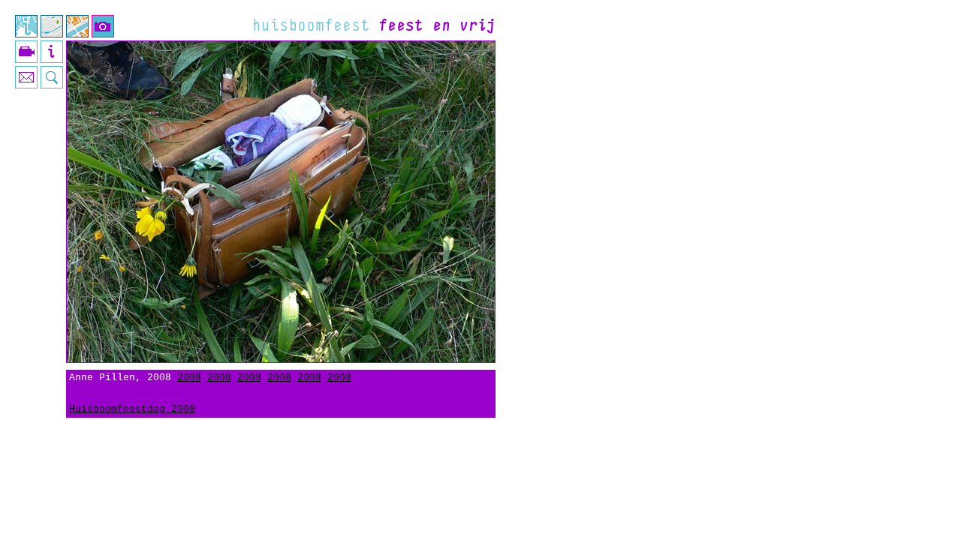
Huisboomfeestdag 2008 (132, 409)
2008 (189, 377)
